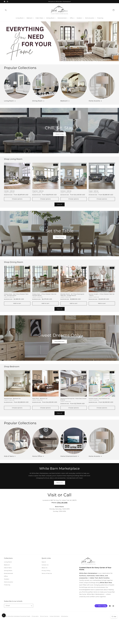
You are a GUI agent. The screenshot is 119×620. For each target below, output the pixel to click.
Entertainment (8, 573)
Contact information (55, 616)
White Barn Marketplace (14, 616)
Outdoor (6, 579)
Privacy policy (35, 616)
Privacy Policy (46, 570)
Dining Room (37, 101)
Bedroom (64, 101)
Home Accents (94, 101)
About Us (59, 482)
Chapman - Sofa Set (38, 191)
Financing (7, 585)
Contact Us (45, 565)
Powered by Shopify (25, 616)
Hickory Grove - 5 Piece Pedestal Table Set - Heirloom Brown (44, 294)
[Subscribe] (31, 606)
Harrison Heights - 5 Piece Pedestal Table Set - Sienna (101, 294)
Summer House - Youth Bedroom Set (99, 398)
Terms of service (44, 616)
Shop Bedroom (59, 341)
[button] (6, 10)
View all (59, 204)
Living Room (9, 101)
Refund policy (64, 616)
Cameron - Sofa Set (65, 191)
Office (6, 576)
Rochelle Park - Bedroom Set (12, 398)
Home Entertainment (68, 456)
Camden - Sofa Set (9, 191)
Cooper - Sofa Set (93, 191)
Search (44, 562)
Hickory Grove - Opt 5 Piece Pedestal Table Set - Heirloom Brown (16, 294)
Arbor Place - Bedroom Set (39, 398)
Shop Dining (59, 237)
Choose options (17, 199)
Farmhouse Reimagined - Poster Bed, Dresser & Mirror (73, 399)
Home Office (37, 456)
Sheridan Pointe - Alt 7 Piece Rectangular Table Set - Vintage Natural (72, 294)
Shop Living (59, 134)
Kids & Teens (9, 456)
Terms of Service (47, 573)
